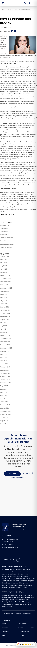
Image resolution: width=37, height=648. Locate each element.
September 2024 (6, 316)
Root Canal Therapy (21, 602)
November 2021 (5, 414)
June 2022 (3, 392)
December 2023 (5, 339)
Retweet (5, 214)
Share (12, 214)
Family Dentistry (21, 593)
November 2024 (5, 310)
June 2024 (3, 323)
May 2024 (3, 326)
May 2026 (3, 266)
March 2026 (4, 272)
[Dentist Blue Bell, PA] (6, 5)
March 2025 (4, 304)
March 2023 (4, 364)
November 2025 (5, 282)
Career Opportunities (26, 627)
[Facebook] (13, 560)
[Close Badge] (35, 643)
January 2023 (4, 370)
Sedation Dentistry (14, 597)
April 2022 (3, 399)
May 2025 (3, 301)
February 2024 (5, 335)
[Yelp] (18, 560)
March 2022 (4, 402)
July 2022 (3, 389)
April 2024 (3, 329)
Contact (21, 635)
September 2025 (6, 288)
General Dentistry (6, 238)
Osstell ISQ (5, 631)
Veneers (11, 600)
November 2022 (5, 376)
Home (3, 10)
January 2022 (4, 408)
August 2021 (4, 421)
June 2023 (3, 354)
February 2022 (5, 405)
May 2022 (3, 395)
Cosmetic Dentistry (7, 244)
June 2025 (3, 297)
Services (5, 627)
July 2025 (3, 294)
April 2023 (3, 361)
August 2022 (4, 386)
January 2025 (5, 307)
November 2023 (5, 342)
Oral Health (4, 228)
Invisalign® (5, 600)
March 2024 (4, 332)
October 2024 (5, 313)
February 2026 (5, 275)
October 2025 (5, 285)
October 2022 (5, 380)
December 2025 (5, 278)
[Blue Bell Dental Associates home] (15, 527)
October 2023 (5, 345)
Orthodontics (4, 225)
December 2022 (5, 373)
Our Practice (22, 624)
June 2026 (3, 263)
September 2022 (6, 383)
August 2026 (4, 256)
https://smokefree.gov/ (29, 118)
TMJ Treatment (20, 600)
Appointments (23, 631)
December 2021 (5, 411)
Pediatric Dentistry (6, 247)
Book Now (12, 474)
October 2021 (4, 418)
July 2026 (3, 260)
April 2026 (3, 269)
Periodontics (4, 235)
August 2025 (4, 291)
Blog (9, 10)
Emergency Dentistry (27, 597)
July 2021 (3, 424)
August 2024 (4, 320)
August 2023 (4, 351)
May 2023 (3, 358)
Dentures (12, 602)
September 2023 (6, 348)
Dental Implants (5, 241)
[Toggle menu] (34, 3)
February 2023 (5, 367)
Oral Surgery (21, 595)
